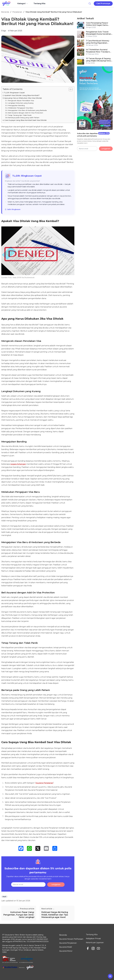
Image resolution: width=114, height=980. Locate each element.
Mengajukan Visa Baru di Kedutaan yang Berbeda (27, 110)
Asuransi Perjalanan (44, 783)
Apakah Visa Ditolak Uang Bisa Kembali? (22, 95)
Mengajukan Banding (16, 105)
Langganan (55, 884)
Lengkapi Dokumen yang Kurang (20, 103)
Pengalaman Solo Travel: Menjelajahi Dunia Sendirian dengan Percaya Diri (98, 33)
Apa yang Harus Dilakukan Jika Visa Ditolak (23, 98)
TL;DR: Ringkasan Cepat (14, 93)
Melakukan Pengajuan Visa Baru (20, 108)
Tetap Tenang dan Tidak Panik (20, 115)
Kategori (21, 3)
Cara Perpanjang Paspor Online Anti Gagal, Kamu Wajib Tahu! (97, 24)
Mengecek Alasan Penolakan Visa (21, 100)
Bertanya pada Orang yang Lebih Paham (23, 117)
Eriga (3, 31)
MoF (4, 897)
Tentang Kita (39, 3)
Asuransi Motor (65, 951)
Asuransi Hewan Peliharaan (71, 939)
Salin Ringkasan (13, 209)
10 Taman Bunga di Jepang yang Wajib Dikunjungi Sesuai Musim (99, 59)
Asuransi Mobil (65, 947)
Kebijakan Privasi (93, 938)
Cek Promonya (103, 3)
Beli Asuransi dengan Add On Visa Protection (25, 113)
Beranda (5, 12)
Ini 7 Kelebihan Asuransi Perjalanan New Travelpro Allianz (98, 51)
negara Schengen (18, 464)
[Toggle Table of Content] (69, 89)
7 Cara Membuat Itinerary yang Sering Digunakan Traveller (97, 42)
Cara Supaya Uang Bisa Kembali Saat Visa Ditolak (25, 120)
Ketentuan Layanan (95, 942)
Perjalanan (17, 12)
